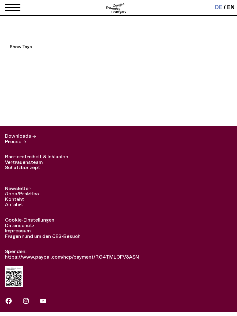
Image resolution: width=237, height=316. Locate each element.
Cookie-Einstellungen (29, 220)
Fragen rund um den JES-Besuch (43, 236)
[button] (12, 8)
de (218, 7)
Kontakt (14, 199)
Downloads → (20, 136)
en (231, 7)
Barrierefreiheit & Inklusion (36, 157)
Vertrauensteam (24, 162)
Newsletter (18, 188)
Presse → (15, 141)
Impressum (18, 231)
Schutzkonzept (22, 167)
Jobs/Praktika (22, 194)
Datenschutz (20, 225)
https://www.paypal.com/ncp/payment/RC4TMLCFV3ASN (72, 257)
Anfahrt (14, 204)
